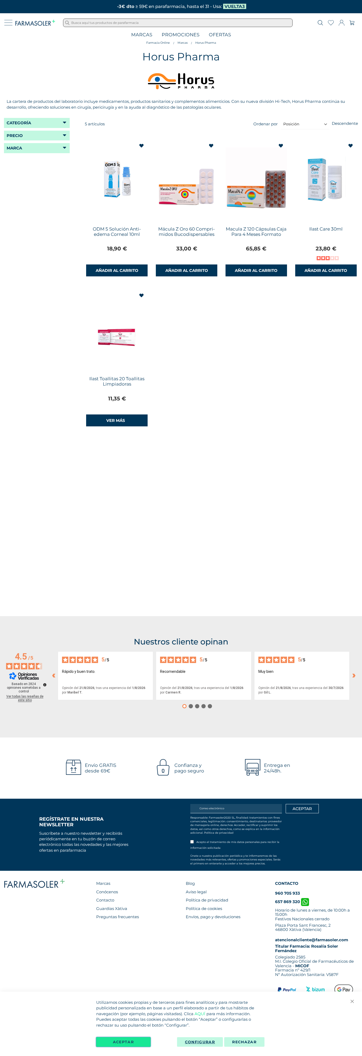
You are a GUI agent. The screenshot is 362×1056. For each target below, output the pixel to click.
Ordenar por (265, 123)
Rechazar (244, 1042)
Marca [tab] (14, 148)
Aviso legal (196, 891)
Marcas (141, 34)
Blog (190, 883)
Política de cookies (204, 908)
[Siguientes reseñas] (353, 675)
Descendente (345, 123)
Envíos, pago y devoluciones (213, 916)
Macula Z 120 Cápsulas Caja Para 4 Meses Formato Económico (256, 234)
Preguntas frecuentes (117, 916)
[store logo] (35, 22)
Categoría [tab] (19, 122)
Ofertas (220, 34)
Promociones (181, 34)
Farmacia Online (158, 43)
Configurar (200, 1042)
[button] (142, 146)
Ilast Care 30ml (326, 229)
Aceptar (123, 1042)
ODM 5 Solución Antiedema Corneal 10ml (117, 231)
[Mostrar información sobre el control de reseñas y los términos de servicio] (45, 685)
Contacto (105, 900)
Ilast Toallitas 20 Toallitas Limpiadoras (116, 381)
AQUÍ (200, 1013)
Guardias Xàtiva (111, 908)
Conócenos (107, 891)
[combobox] (178, 23)
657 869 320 (288, 901)
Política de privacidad (218, 832)
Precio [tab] (15, 135)
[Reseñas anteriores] (53, 675)
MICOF (302, 965)
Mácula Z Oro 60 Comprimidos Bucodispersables (186, 231)
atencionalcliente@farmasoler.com (311, 939)
